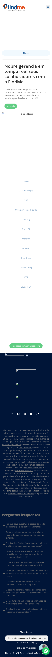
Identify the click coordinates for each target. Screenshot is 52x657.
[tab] (26, 53)
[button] (48, 7)
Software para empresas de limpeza (19, 473)
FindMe (21, 464)
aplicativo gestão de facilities (21, 493)
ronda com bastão (20, 430)
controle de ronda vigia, (19, 456)
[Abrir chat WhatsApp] (46, 651)
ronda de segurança (36, 433)
